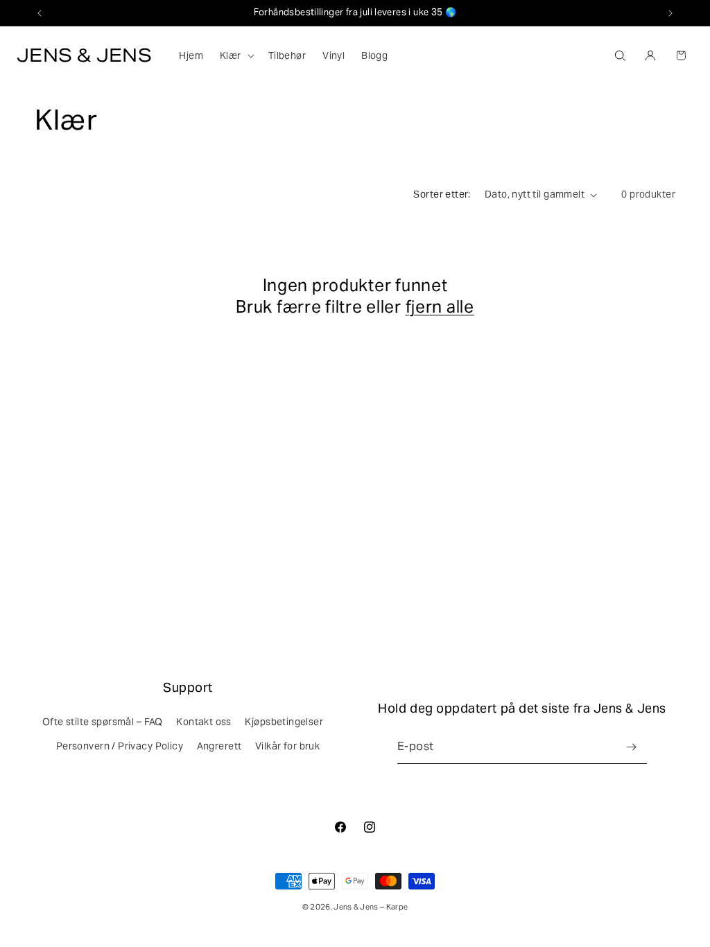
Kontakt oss (204, 721)
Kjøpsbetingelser (284, 721)
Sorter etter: (441, 194)
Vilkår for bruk (287, 746)
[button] (235, 55)
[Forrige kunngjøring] (39, 13)
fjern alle (440, 307)
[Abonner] (631, 747)
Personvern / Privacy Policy (119, 746)
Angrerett (219, 746)
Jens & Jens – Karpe (371, 907)
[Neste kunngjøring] (670, 13)
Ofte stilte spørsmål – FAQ (102, 721)
